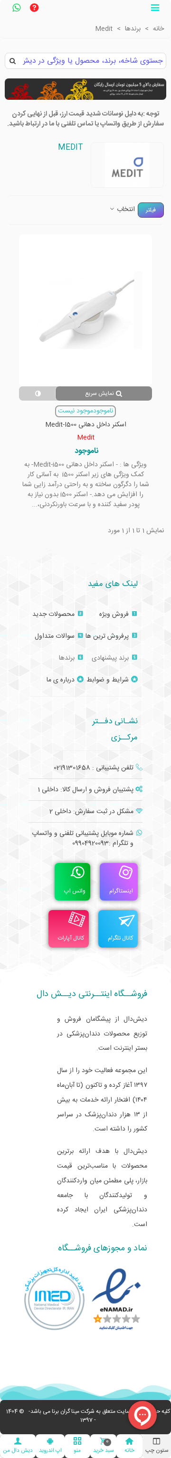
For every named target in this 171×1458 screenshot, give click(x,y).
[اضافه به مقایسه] (37, 393)
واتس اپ (75, 891)
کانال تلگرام (120, 938)
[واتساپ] (16, 9)
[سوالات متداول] (34, 9)
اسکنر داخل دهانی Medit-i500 (85, 425)
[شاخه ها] (155, 9)
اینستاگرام (121, 891)
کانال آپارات (71, 938)
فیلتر (151, 210)
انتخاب (125, 210)
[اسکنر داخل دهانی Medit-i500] (85, 310)
